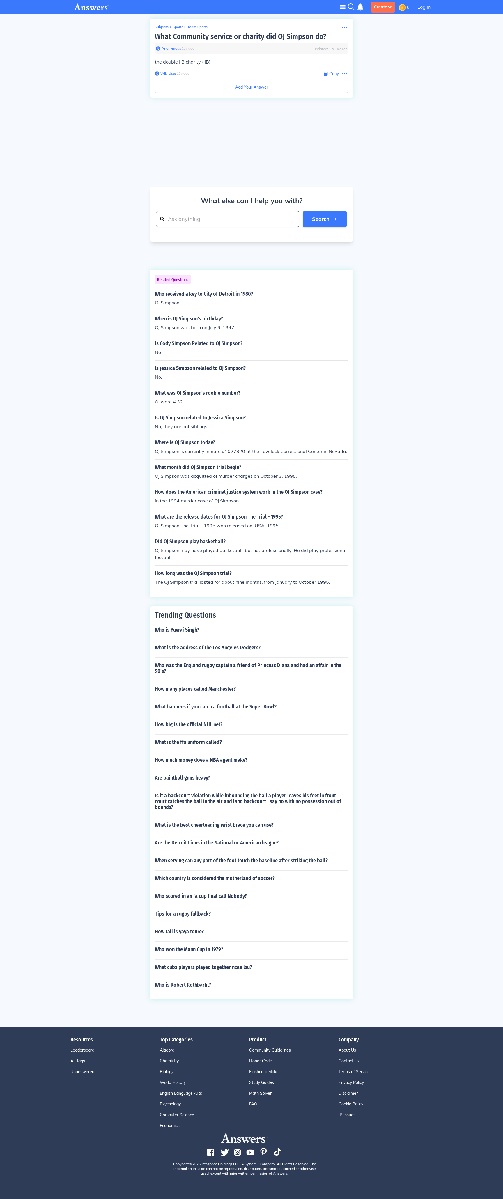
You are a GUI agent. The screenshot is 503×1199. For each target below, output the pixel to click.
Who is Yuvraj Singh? (177, 630)
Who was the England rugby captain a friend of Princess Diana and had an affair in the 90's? (248, 668)
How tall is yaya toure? (179, 931)
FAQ (253, 1104)
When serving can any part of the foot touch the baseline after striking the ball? (241, 860)
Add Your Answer (251, 87)
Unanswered (82, 1071)
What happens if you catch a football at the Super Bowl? (216, 706)
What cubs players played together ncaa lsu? (203, 967)
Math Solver (260, 1093)
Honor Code (260, 1061)
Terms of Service (354, 1071)
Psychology (170, 1104)
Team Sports (197, 26)
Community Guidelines (270, 1050)
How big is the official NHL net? (188, 724)
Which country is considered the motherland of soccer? (215, 878)
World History (173, 1082)
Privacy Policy (351, 1082)
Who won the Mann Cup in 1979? (189, 949)
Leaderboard (82, 1050)
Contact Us (349, 1061)
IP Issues (347, 1114)
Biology (166, 1071)
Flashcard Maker (264, 1071)
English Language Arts (181, 1093)
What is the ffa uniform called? (188, 742)
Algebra (167, 1050)
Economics (170, 1125)
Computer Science (177, 1114)
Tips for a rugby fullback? (183, 914)
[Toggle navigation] (343, 7)
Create (380, 7)
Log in (424, 7)
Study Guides (261, 1082)
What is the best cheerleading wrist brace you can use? (214, 825)
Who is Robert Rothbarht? (183, 985)
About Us (347, 1050)
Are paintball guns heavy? (182, 778)
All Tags (77, 1061)
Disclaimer (348, 1093)
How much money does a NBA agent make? (201, 760)
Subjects (162, 26)
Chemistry (169, 1061)
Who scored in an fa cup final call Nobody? (201, 896)
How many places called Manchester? (195, 689)
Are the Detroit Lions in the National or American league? (217, 843)
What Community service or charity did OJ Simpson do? (240, 36)
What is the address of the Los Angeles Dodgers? (208, 647)
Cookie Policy (351, 1104)
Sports (178, 26)
